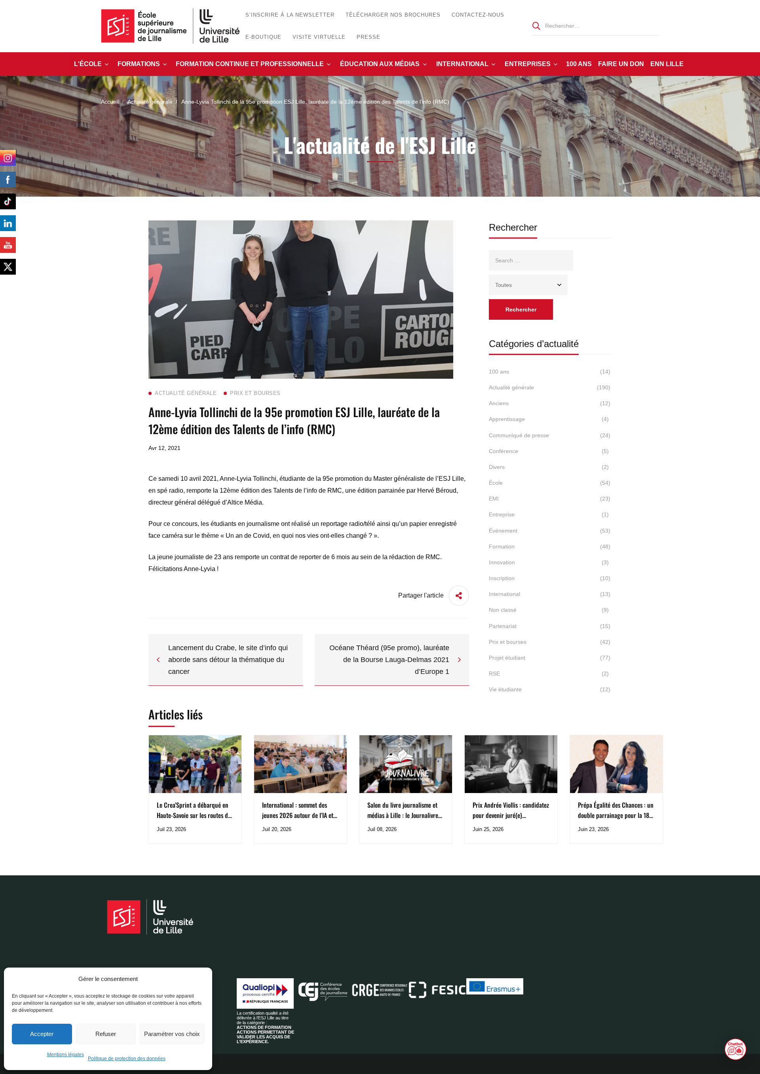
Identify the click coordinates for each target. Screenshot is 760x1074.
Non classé (549, 610)
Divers (549, 467)
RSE (549, 673)
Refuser (105, 1033)
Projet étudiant (549, 658)
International (549, 594)
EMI (549, 498)
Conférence (549, 451)
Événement (549, 531)
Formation (549, 546)
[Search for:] (595, 25)
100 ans (549, 371)
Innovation (549, 562)
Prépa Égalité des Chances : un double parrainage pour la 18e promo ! (616, 815)
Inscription (549, 578)
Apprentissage (549, 419)
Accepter (41, 1033)
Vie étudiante (549, 689)
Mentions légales (65, 1054)
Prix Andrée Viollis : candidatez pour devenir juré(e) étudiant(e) (511, 815)
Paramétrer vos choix (172, 1033)
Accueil (110, 102)
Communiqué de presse (549, 435)
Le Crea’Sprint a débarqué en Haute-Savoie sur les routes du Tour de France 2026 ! (194, 815)
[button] (735, 1049)
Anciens (549, 403)
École (549, 483)
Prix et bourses (549, 642)
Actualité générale (150, 102)
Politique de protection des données (126, 1058)
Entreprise (549, 514)
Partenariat (549, 626)
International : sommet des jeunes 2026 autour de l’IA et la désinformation (297, 815)
